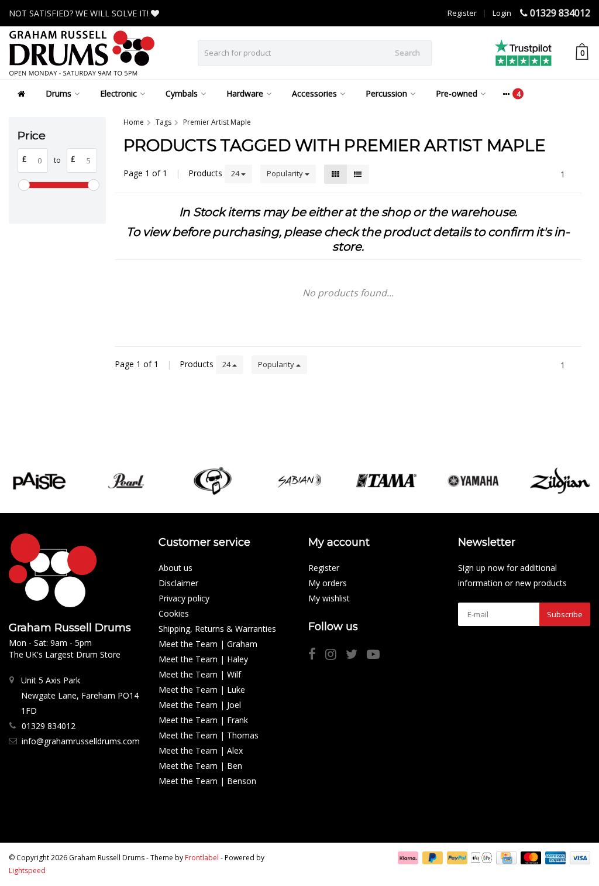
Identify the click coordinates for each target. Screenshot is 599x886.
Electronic (118, 93)
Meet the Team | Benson (207, 780)
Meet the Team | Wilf (200, 674)
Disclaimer (178, 583)
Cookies (174, 613)
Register (462, 13)
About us (175, 567)
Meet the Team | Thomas (209, 735)
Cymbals (182, 93)
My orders (327, 583)
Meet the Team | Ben (200, 765)
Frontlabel (202, 858)
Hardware (244, 93)
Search (407, 52)
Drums (58, 93)
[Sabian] (299, 480)
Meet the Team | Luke (202, 689)
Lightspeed (27, 870)
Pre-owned (456, 93)
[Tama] (386, 480)
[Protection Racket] (213, 480)
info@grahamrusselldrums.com (81, 741)
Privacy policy (184, 598)
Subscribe (565, 614)
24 (236, 173)
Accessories (314, 93)
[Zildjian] (560, 480)
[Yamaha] (473, 480)
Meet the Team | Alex (201, 750)
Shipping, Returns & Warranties (217, 628)
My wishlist (329, 598)
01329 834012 (560, 12)
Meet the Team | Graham (208, 643)
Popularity (286, 173)
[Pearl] (126, 480)
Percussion (386, 93)
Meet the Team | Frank (203, 720)
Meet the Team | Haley (203, 659)
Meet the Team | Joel (200, 704)
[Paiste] (39, 480)
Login (502, 13)
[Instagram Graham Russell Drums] (335, 655)
